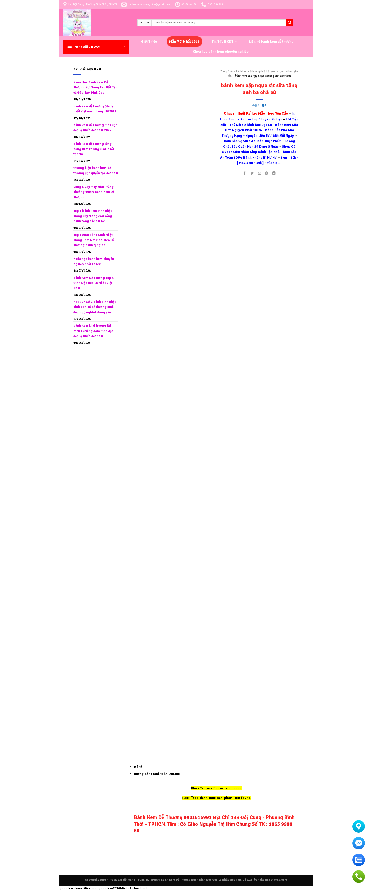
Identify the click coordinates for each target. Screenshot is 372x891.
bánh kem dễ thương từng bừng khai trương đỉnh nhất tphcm (93, 149)
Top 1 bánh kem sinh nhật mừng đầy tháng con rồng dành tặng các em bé (92, 216)
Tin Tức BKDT (222, 41)
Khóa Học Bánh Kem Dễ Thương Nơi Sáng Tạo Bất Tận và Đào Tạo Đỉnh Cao (95, 87)
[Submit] (289, 22)
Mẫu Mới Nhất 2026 (184, 41)
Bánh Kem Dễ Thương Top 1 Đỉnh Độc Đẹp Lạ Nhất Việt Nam (93, 283)
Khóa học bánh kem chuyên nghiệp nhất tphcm (93, 261)
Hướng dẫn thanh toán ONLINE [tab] (157, 774)
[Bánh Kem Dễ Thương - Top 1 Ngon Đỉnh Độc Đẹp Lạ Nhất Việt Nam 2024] (96, 22)
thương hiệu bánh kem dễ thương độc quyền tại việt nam (95, 170)
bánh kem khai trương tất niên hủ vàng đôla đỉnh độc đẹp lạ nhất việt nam (93, 331)
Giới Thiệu (149, 41)
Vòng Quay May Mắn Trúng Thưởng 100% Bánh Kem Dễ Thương (93, 192)
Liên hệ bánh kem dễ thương (271, 41)
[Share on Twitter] (252, 173)
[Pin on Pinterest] (266, 173)
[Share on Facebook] (244, 173)
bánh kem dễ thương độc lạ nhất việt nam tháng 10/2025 (94, 108)
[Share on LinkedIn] (274, 173)
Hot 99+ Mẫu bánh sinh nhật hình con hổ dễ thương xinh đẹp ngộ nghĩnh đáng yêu (94, 307)
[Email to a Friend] (259, 173)
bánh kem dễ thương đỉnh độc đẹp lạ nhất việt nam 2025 (95, 127)
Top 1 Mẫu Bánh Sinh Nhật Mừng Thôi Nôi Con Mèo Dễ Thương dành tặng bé (93, 240)
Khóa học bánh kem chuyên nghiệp (221, 51)
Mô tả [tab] (138, 767)
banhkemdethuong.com (270, 879)
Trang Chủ (227, 71)
